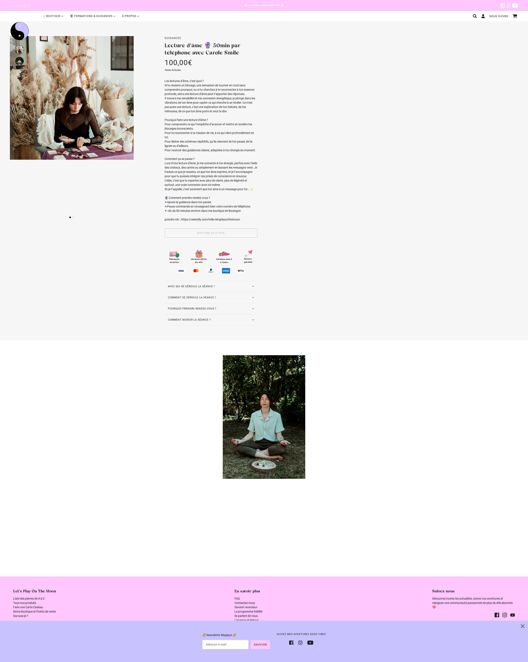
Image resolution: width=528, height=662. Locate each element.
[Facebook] (292, 642)
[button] (19, 49)
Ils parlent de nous (246, 615)
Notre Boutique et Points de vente (34, 611)
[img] (503, 5)
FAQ (237, 598)
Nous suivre (498, 16)
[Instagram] (300, 642)
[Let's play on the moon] (20, 31)
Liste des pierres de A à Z (29, 598)
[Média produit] (264, 417)
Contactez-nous (245, 603)
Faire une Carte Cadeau (28, 607)
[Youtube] (309, 642)
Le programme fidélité (248, 611)
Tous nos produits (24, 603)
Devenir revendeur (246, 607)
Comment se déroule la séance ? (192, 297)
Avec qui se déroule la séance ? (191, 286)
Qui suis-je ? (20, 615)
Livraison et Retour (247, 620)
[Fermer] (523, 626)
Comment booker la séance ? (189, 319)
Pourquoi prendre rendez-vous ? (192, 308)
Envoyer (260, 644)
